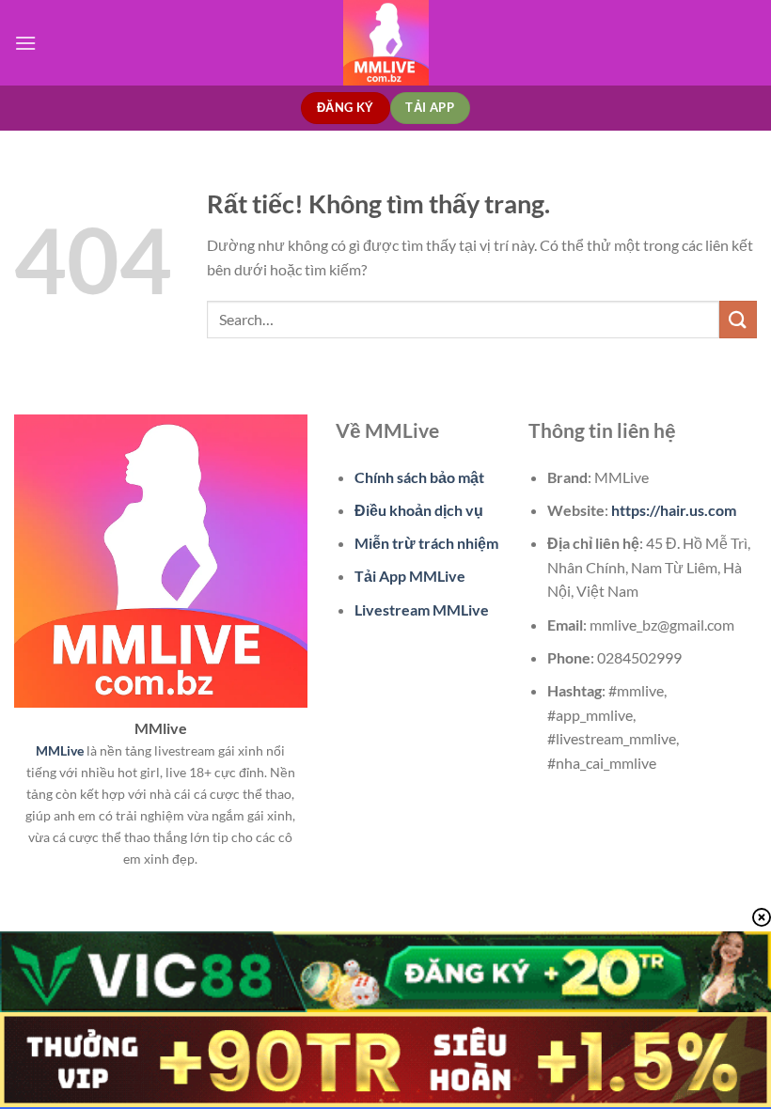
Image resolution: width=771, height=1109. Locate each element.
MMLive (60, 750)
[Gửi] (738, 319)
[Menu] (25, 43)
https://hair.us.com (673, 510)
